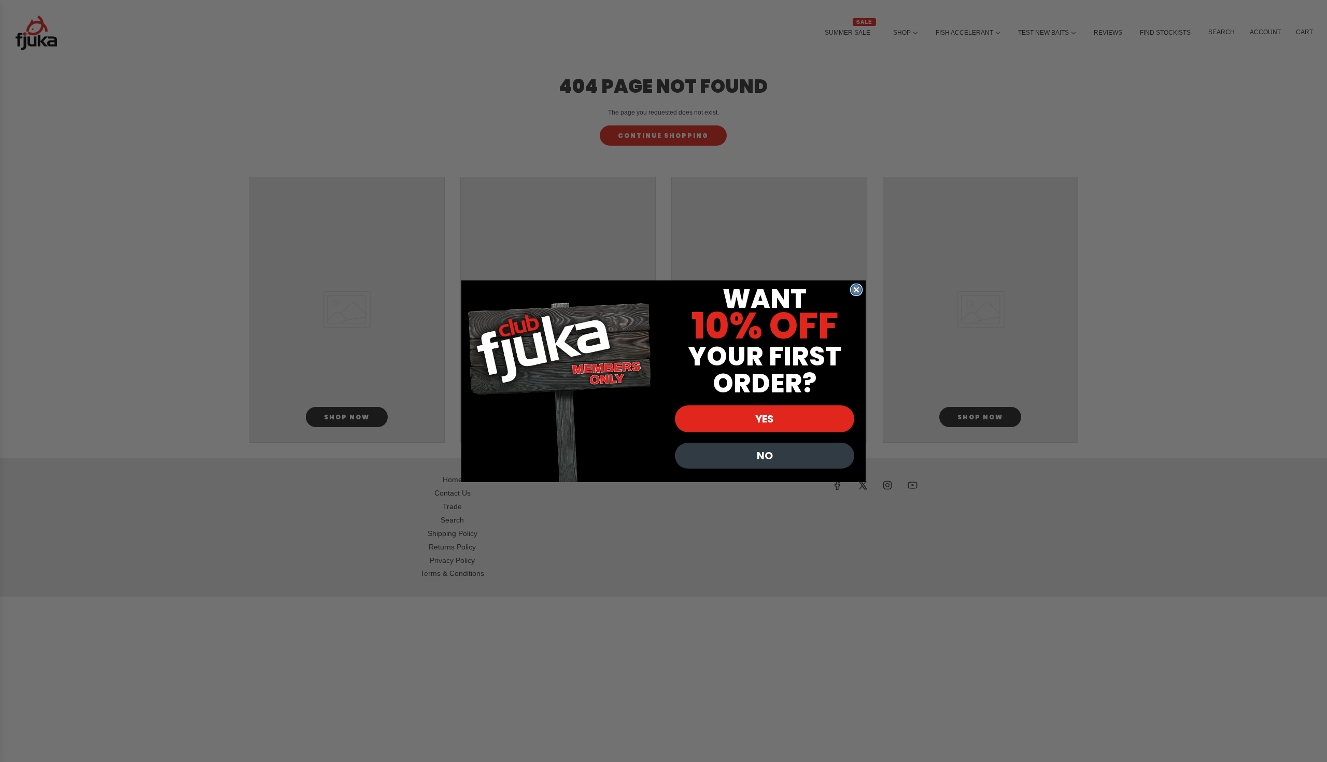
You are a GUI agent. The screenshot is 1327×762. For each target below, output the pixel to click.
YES (764, 419)
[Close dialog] (856, 290)
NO (765, 455)
